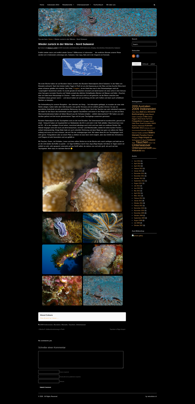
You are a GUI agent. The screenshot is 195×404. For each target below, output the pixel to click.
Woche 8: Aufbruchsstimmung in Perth (51, 329)
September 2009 (139, 218)
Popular (145, 64)
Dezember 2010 (139, 208)
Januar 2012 (138, 200)
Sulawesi (117, 48)
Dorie (143, 119)
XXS (143, 151)
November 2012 (139, 176)
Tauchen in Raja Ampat (117, 329)
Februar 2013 (138, 168)
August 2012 (138, 183)
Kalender (148, 125)
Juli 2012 (137, 186)
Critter (145, 116)
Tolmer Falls (152, 143)
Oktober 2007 (138, 225)
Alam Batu (135, 112)
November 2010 (139, 210)
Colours (42, 48)
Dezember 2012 (139, 173)
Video (154, 148)
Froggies (76, 88)
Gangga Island (148, 121)
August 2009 (138, 220)
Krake (140, 133)
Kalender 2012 (138, 128)
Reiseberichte (67, 5)
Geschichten (101, 48)
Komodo (143, 130)
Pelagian (135, 137)
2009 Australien (141, 106)
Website (62, 381)
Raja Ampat (144, 137)
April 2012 (137, 193)
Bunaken (57, 325)
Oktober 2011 (138, 203)
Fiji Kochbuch (98, 5)
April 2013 (137, 166)
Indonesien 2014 (53, 5)
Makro (152, 132)
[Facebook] (138, 56)
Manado (65, 325)
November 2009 (139, 213)
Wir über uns (110, 5)
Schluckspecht (137, 140)
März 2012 (137, 196)
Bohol (146, 112)
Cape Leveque (137, 117)
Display (93, 48)
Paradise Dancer (146, 135)
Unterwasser (81, 325)
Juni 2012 (137, 188)
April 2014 (137, 163)
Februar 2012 (138, 198)
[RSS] (134, 56)
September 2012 (139, 181)
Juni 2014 (137, 161)
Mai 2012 (137, 191)
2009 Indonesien (85, 48)
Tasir (133, 143)
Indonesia (141, 126)
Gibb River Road (138, 123)
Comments (136, 64)
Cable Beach (149, 114)
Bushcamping (138, 114)
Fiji (147, 119)
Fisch (150, 119)
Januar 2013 (138, 171)
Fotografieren (137, 121)
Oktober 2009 (138, 215)
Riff (151, 137)
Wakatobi (136, 150)
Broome (151, 112)
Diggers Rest (136, 119)
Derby (150, 117)
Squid (145, 140)
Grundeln (147, 123)
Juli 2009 (137, 223)
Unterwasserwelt (83, 5)
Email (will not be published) (70, 376)
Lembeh (145, 133)
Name (64, 372)
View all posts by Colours (49, 318)
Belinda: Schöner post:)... (141, 88)
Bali (141, 112)
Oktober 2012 (138, 178)
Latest (153, 64)
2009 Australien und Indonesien (69, 48)
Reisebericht (109, 48)
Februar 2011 (138, 205)
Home (42, 5)
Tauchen (72, 325)
